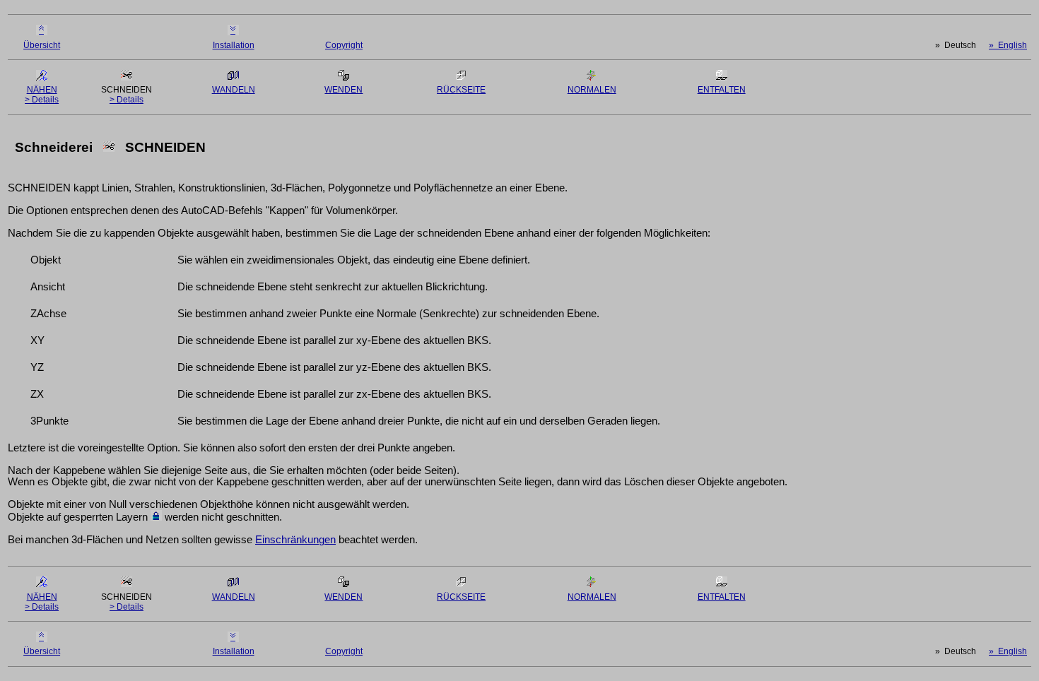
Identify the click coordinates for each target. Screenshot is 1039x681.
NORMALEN (592, 90)
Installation (233, 45)
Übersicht (41, 45)
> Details (42, 100)
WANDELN (233, 90)
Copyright (344, 45)
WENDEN (343, 90)
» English (1008, 45)
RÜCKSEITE (461, 90)
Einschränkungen (295, 539)
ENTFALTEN (722, 90)
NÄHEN (42, 90)
